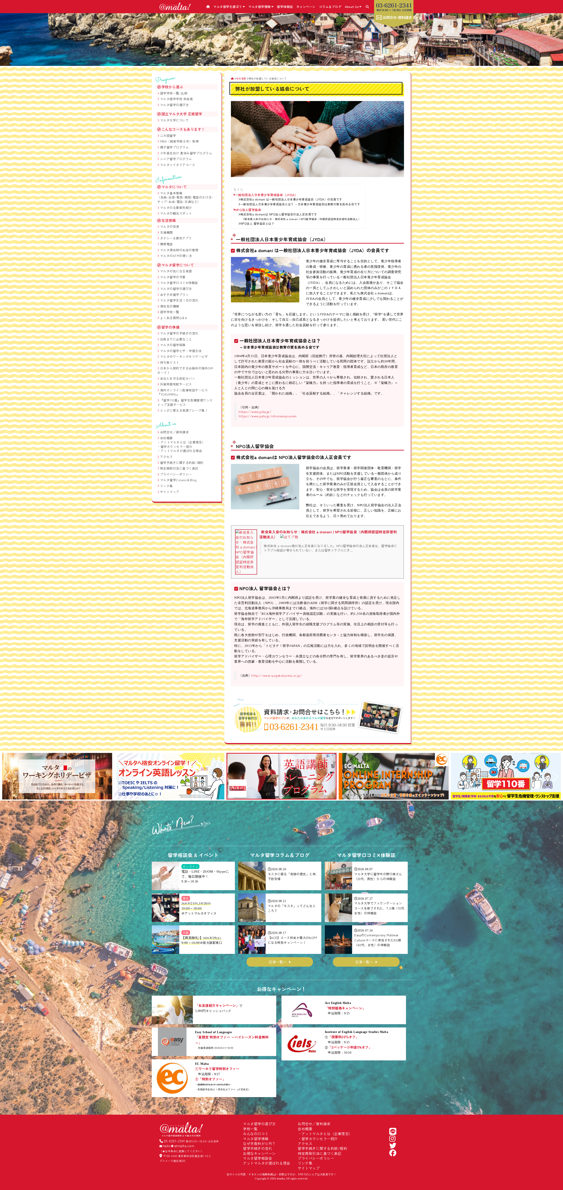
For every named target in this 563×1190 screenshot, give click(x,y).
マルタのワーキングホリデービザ (184, 356)
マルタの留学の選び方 (176, 288)
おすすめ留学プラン (174, 294)
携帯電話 (166, 244)
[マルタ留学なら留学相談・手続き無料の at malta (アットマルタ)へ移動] (232, 78)
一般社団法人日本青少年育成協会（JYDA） (266, 195)
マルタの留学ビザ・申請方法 (181, 351)
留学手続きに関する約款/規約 (181, 462)
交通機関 (166, 232)
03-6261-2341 (174, 1140)
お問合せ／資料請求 (174, 432)
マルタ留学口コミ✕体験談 (179, 282)
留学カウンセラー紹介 (176, 446)
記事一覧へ (278, 961)
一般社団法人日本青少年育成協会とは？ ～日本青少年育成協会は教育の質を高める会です (300, 204)
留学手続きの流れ (257, 1148)
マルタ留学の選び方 (174, 105)
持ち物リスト (169, 362)
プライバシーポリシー (176, 474)
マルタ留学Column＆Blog (178, 480)
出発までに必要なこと (176, 339)
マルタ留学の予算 (173, 277)
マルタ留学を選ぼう (227, 6)
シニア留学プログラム (176, 159)
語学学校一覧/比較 (174, 93)
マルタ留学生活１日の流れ (179, 300)
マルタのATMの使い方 (176, 255)
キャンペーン (306, 6)
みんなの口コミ (256, 1133)
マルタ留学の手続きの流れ (179, 333)
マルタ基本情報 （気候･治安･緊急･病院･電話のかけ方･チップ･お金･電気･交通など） (185, 197)
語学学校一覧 (169, 312)
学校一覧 (250, 1128)
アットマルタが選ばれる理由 (181, 451)
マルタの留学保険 (173, 345)
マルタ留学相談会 (257, 1158)
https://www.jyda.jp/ (255, 411)
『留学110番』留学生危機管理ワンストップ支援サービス (185, 402)
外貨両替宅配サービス (176, 384)
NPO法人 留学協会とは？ (257, 224)
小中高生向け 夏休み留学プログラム (186, 153)
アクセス (166, 456)
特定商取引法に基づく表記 (179, 468)
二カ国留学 (168, 135)
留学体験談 (285, 6)
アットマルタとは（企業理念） (183, 442)
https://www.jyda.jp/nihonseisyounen (268, 416)
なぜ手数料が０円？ (259, 1143)
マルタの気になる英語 (176, 271)
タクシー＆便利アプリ (176, 238)
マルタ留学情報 (259, 6)
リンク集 (166, 486)
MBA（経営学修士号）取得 (179, 141)
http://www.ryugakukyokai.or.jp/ (276, 675)
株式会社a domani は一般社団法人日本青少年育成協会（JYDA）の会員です (291, 199)
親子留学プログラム (174, 147)
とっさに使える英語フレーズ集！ (184, 410)
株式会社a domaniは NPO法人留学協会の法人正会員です (278, 214)
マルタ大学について (174, 120)
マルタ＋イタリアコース (177, 165)
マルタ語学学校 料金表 (176, 99)
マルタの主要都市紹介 (176, 207)
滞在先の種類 (169, 306)
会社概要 (166, 438)
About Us (352, 6)
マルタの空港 (169, 226)
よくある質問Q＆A (173, 318)
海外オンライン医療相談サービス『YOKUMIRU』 (182, 392)
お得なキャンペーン (259, 1153)
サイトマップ (169, 492)
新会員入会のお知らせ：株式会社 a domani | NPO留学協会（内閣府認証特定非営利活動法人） (303, 219)
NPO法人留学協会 (248, 210)
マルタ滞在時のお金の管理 (179, 250)
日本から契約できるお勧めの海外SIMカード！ (185, 370)
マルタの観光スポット (176, 213)
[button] (7, 777)
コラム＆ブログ (330, 6)
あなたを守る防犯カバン (177, 378)
